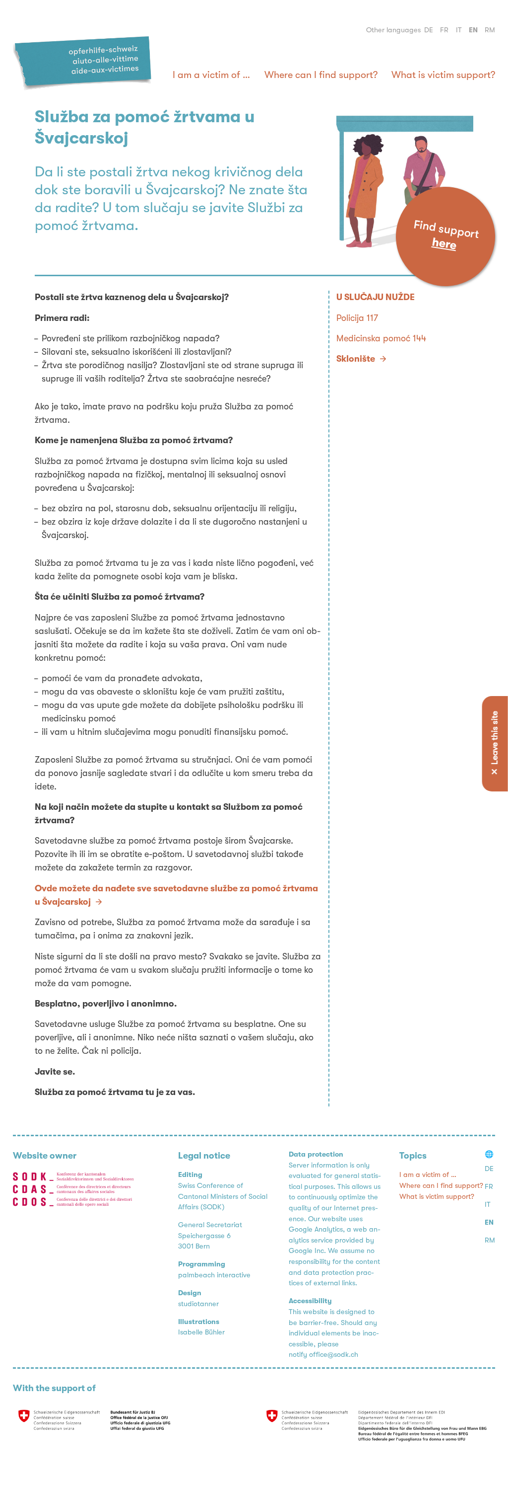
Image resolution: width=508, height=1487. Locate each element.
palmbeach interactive (214, 1275)
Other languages (393, 30)
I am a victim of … (211, 74)
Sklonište (355, 359)
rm (490, 30)
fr (444, 30)
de (428, 30)
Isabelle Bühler (201, 1332)
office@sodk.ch (333, 1354)
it (459, 30)
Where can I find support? (321, 74)
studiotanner (198, 1304)
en (473, 30)
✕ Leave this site (495, 744)
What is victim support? (443, 74)
